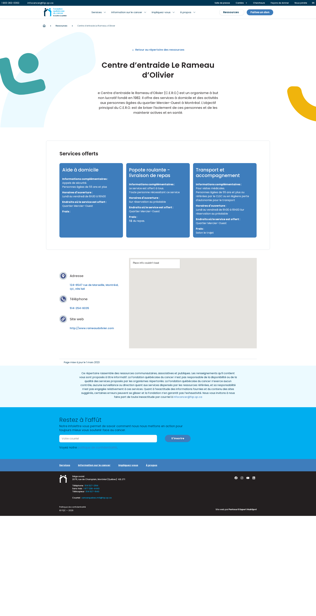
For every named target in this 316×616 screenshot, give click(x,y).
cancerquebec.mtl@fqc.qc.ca (97, 497)
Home (44, 25)
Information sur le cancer (94, 465)
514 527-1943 (92, 491)
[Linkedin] (254, 478)
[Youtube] (248, 478)
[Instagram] (242, 478)
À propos (151, 465)
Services (64, 465)
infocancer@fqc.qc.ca (187, 397)
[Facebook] (236, 478)
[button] (99, 12)
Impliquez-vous (128, 465)
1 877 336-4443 (91, 488)
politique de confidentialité (97, 447)
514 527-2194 (91, 485)
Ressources (61, 25)
